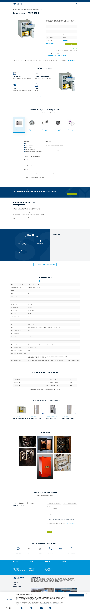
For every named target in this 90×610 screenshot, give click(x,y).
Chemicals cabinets (17, 566)
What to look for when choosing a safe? (45, 96)
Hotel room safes (65, 562)
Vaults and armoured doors (51, 566)
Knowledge (67, 3)
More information (49, 43)
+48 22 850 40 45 (74, 47)
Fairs (14, 588)
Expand (45, 572)
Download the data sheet (46, 280)
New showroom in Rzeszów (36, 583)
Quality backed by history (36, 577)
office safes (63, 55)
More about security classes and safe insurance (45, 264)
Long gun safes (32, 562)
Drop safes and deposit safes (51, 416)
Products (32, 3)
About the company (58, 3)
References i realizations (17, 586)
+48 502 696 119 (74, 48)
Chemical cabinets (16, 569)
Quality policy (15, 582)
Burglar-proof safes (16, 562)
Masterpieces (31, 570)
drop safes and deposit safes (53, 55)
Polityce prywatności (48, 603)
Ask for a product (71, 60)
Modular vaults (48, 569)
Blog (14, 591)
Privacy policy (72, 523)
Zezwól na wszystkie (76, 594)
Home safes (15, 561)
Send (50, 531)
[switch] (31, 608)
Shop (28, 3)
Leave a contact (72, 194)
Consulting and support (41, 3)
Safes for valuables (17, 416)
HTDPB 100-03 (17, 385)
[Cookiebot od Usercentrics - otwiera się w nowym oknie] (8, 608)
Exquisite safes (32, 568)
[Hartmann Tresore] (18, 581)
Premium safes (32, 566)
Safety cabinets (16, 568)
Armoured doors (33, 416)
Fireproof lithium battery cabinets (69, 566)
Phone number (66, 500)
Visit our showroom (58, 583)
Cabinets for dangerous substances (19, 570)
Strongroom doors (48, 568)
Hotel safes (64, 561)
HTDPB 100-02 (17, 382)
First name (49, 500)
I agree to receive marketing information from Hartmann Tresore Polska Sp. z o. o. (62, 520)
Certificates (15, 584)
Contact (72, 3)
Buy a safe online (74, 0)
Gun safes (31, 561)
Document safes (48, 562)
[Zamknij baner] (86, 593)
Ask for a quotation (71, 44)
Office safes (47, 561)
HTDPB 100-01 (17, 379)
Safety (50, 3)
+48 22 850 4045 (57, 389)
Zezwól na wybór (76, 597)
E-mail (48, 506)
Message (49, 511)
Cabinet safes (31, 569)
